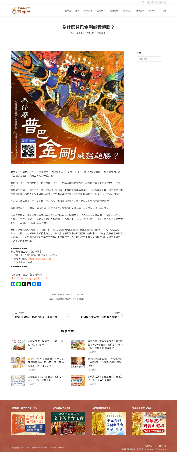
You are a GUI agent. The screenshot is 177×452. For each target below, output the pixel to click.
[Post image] (18, 345)
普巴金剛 (67, 299)
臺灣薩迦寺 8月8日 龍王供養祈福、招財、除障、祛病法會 (46, 378)
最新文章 (68, 294)
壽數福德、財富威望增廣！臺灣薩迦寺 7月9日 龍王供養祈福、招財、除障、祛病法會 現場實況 (106, 344)
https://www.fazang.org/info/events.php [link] (32, 278)
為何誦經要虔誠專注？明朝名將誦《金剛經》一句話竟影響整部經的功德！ (105, 362)
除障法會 (81, 299)
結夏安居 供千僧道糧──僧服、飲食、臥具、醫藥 (45, 342)
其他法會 (61, 294)
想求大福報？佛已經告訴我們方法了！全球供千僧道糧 (105, 378)
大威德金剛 (59, 299)
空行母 (75, 299)
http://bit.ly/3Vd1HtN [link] (40, 258)
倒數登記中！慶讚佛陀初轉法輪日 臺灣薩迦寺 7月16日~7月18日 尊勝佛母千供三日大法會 (46, 362)
